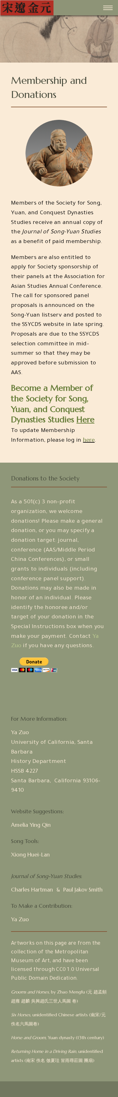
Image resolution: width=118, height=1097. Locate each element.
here (89, 439)
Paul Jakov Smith (83, 889)
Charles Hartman (32, 889)
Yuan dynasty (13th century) (57, 1037)
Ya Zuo (20, 732)
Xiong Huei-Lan (30, 854)
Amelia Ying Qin (31, 824)
